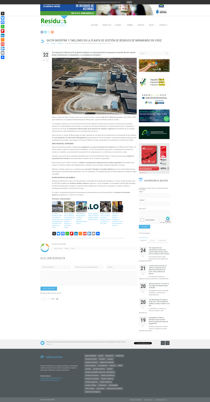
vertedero (120, 238)
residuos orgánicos (107, 378)
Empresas (60, 43)
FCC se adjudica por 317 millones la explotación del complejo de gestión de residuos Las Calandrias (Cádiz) (69, 220)
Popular (152, 240)
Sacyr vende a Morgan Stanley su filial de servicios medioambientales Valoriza (81, 218)
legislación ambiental (106, 362)
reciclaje (110, 238)
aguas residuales (90, 356)
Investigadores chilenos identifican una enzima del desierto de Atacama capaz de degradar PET (158, 321)
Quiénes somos (148, 399)
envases (110, 359)
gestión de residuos (101, 238)
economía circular (91, 359)
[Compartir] (2, 57)
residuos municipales (92, 378)
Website (67, 248)
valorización (100, 388)
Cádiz (68, 238)
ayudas (101, 356)
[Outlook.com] (2, 48)
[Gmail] (2, 44)
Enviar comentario (49, 288)
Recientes (143, 240)
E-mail (72, 248)
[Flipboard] (2, 31)
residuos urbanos (90, 385)
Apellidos (142, 208)
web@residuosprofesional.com (49, 380)
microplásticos (103, 365)
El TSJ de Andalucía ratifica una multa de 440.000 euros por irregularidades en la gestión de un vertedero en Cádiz (57, 220)
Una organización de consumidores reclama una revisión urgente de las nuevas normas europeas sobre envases (159, 251)
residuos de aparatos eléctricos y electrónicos (99, 372)
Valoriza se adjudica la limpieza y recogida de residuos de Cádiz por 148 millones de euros (117, 219)
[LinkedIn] (2, 35)
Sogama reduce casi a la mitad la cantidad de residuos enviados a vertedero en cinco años (105, 218)
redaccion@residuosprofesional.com (51, 378)
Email (141, 191)
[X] (2, 13)
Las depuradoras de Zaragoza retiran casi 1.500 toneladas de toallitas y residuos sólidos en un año (159, 302)
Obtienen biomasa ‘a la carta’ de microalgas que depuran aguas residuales (159, 286)
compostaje (119, 356)
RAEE (120, 365)
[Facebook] (2, 22)
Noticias (53, 43)
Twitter (45, 32)
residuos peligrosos (91, 382)
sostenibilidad (113, 385)
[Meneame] (2, 40)
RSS (52, 32)
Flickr (48, 32)
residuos (109, 369)
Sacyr (114, 238)
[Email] (2, 53)
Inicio (47, 43)
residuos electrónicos (107, 375)
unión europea (89, 388)
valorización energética (92, 392)
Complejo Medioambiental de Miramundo (83, 238)
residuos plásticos (106, 382)
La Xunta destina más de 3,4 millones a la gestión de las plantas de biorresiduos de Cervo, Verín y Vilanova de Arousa (157, 270)
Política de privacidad (135, 399)
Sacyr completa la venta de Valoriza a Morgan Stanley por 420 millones (93, 216)
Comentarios (162, 240)
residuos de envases (91, 375)
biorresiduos (109, 356)
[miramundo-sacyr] (94, 86)
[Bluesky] (2, 18)
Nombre (142, 200)
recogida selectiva (99, 369)
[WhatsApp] (2, 26)
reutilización (102, 385)
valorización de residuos (114, 388)
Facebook (41, 32)
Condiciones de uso (161, 399)
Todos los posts (58, 248)
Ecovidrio (102, 359)
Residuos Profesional (60, 238)
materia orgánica (90, 365)
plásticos (113, 365)
